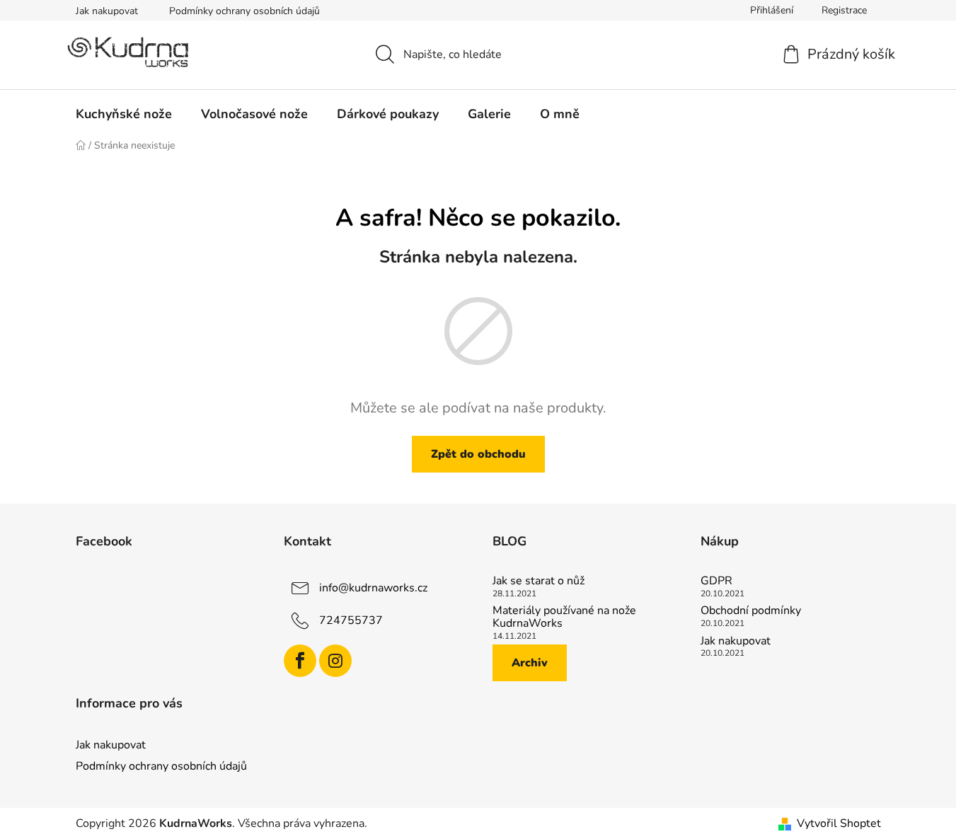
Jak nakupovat (107, 11)
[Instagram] (335, 660)
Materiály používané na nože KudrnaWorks (564, 617)
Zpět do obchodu (478, 454)
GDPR (716, 581)
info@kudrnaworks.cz (373, 588)
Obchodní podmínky (751, 611)
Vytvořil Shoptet (839, 823)
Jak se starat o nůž (538, 581)
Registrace (844, 10)
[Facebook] (300, 660)
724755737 (351, 620)
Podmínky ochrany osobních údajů (244, 11)
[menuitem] (124, 114)
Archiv (530, 663)
